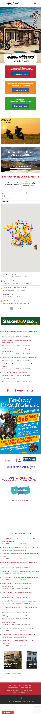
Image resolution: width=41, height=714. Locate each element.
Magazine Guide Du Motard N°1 (20, 500)
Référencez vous (20, 74)
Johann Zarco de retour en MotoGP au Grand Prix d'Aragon (20, 571)
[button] (12, 238)
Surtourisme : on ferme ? (9, 378)
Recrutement (13, 687)
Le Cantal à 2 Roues (20, 166)
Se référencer (12, 685)
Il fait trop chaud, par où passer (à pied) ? (14, 372)
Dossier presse (12, 690)
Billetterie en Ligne (20, 467)
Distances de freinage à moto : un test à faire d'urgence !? (20, 547)
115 (30, 308)
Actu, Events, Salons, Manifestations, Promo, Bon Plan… (20, 478)
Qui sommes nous (25, 685)
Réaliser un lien (25, 687)
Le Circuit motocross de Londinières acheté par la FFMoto (20, 577)
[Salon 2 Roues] (31, 457)
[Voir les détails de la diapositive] (26, 659)
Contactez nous (26, 690)
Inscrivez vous (20, 106)
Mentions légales (19, 692)
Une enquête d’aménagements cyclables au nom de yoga (19, 357)
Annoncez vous (20, 90)
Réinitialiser (5, 201)
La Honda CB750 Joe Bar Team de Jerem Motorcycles (18, 634)
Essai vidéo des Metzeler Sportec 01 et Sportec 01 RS (18, 628)
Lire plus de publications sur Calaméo (20, 533)
